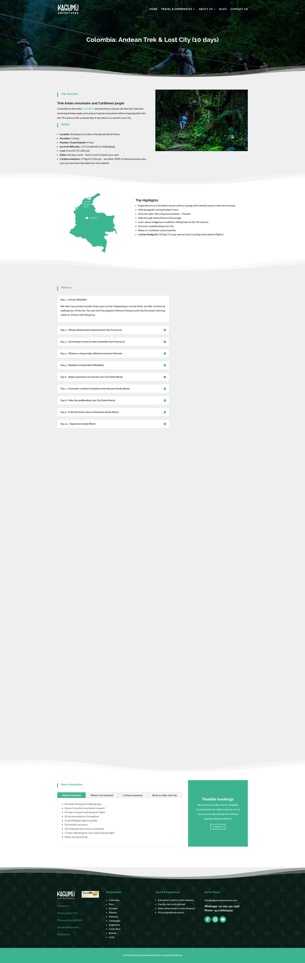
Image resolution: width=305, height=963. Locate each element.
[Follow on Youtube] (223, 919)
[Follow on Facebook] (207, 919)
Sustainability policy (68, 927)
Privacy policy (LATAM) (70, 920)
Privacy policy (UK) (67, 912)
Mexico (113, 912)
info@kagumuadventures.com (220, 900)
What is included (71, 795)
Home (153, 9)
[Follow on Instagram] (215, 919)
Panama (113, 916)
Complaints (63, 934)
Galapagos (114, 920)
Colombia (114, 899)
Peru (111, 904)
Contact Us (239, 9)
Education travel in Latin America (176, 899)
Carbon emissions (133, 795)
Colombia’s (88, 108)
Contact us (63, 905)
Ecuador (113, 908)
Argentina (114, 924)
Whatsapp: (211, 906)
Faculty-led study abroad (171, 904)
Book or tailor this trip (164, 795)
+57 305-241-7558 (229, 906)
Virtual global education (171, 912)
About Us (206, 9)
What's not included (102, 795)
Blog (223, 9)
